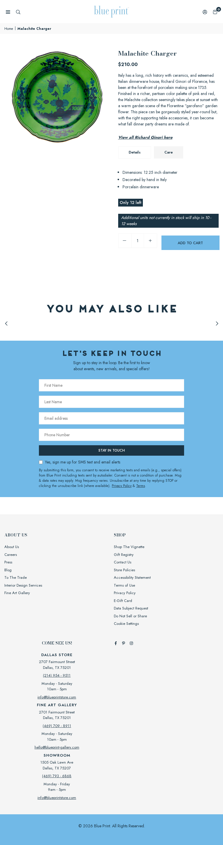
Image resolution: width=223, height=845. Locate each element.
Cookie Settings (126, 623)
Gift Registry (124, 554)
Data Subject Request (131, 608)
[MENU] (8, 12)
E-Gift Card (123, 600)
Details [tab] (135, 152)
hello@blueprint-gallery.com (57, 747)
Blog (8, 570)
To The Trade (15, 577)
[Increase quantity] (150, 241)
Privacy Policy (122, 485)
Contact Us (122, 562)
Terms (140, 485)
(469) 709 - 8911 (57, 726)
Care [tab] (168, 152)
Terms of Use (124, 585)
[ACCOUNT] (205, 12)
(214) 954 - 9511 (57, 675)
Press (8, 562)
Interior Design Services (23, 585)
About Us (11, 547)
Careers (10, 554)
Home (8, 28)
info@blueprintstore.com (56, 697)
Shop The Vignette (129, 547)
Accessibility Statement (132, 577)
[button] (215, 12)
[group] (56, 100)
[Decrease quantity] (124, 241)
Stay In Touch (111, 450)
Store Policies (124, 570)
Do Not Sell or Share (130, 616)
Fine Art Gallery (17, 593)
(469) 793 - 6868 (56, 776)
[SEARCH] (18, 12)
